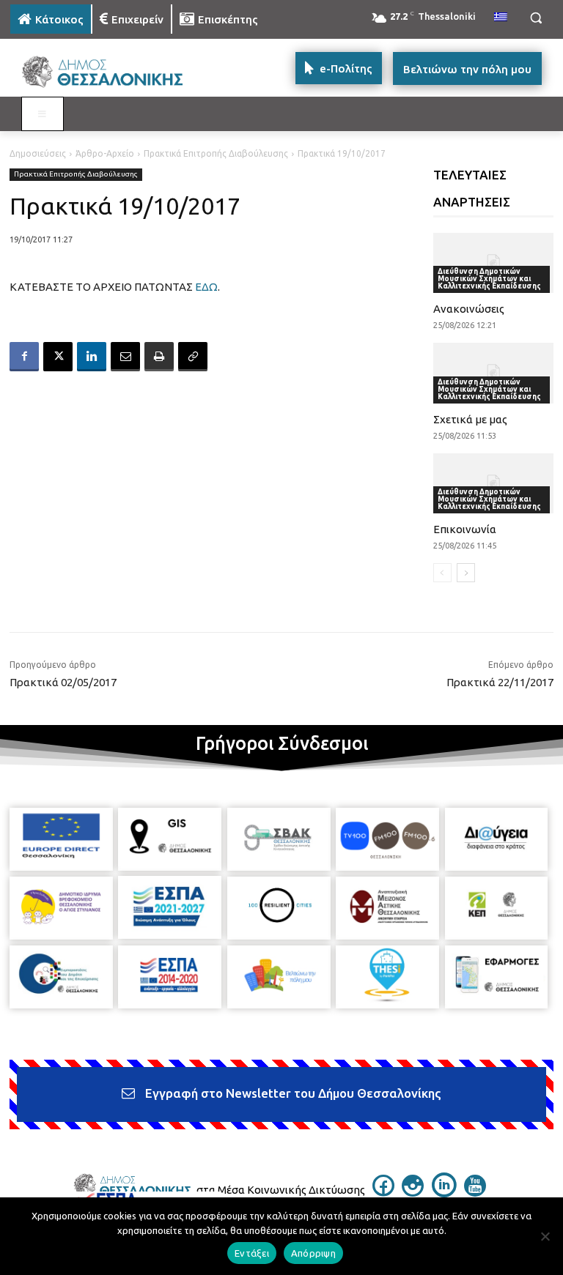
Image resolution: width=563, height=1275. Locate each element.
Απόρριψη (313, 1253)
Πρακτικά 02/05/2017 (63, 682)
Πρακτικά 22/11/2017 (499, 682)
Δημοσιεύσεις (38, 153)
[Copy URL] (192, 356)
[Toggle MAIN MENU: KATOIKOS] (42, 114)
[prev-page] (442, 572)
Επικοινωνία (464, 529)
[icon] (383, 1192)
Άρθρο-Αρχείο (105, 153)
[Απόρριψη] (544, 1236)
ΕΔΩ (206, 286)
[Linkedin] (91, 356)
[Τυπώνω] (159, 356)
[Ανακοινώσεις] (493, 263)
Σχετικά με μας (470, 419)
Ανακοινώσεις (468, 308)
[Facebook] (24, 356)
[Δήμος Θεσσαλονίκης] (110, 72)
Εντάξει (252, 1253)
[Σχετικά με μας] (493, 373)
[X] (58, 356)
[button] (535, 18)
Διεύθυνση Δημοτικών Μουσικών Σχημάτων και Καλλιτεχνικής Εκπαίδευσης (489, 278)
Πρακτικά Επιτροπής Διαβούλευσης (216, 153)
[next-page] (466, 572)
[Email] (125, 356)
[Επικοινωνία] (493, 483)
